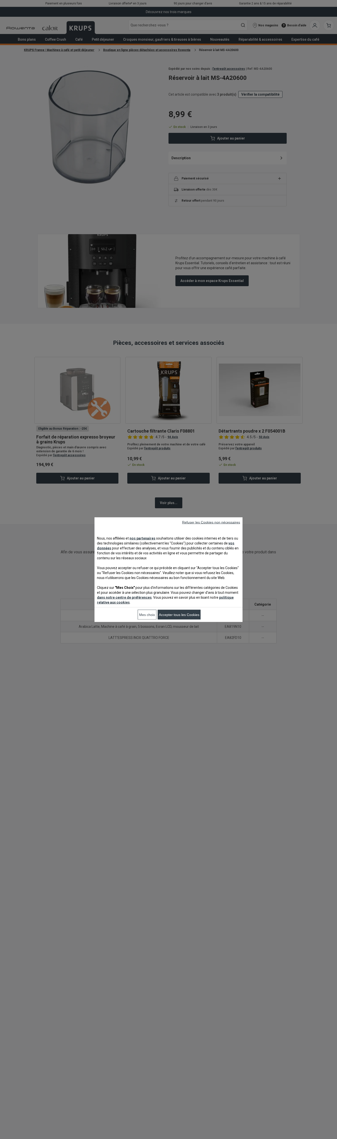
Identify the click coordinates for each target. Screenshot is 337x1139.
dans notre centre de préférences (124, 597)
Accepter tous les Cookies (179, 614)
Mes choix (147, 614)
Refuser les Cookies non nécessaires (211, 522)
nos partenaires (142, 538)
